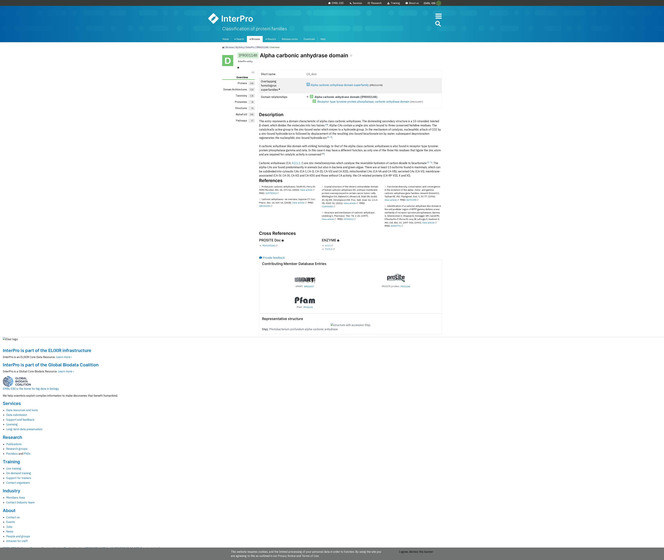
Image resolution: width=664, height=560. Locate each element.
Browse (254, 39)
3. (323, 186)
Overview (275, 47)
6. (385, 206)
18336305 (264, 206)
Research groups (16, 448)
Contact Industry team (20, 502)
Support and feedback (20, 419)
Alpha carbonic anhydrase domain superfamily (340, 85)
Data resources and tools (22, 410)
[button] (438, 24)
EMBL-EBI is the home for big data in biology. (31, 388)
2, (429, 162)
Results (270, 39)
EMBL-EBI (338, 3)
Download (309, 39)
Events (10, 522)
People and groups (18, 536)
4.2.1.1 (296, 163)
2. (260, 199)
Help (323, 39)
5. (385, 186)
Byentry (240, 47)
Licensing (12, 424)
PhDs (27, 453)
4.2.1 (327, 245)
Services (357, 3)
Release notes (290, 39)
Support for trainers (18, 478)
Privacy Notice (287, 556)
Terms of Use (310, 556)
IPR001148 (262, 47)
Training (395, 3)
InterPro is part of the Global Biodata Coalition (51, 364)
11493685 (327, 206)
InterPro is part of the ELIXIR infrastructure (47, 350)
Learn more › (64, 357)
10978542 (270, 193)
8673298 (411, 199)
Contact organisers (18, 482)
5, (329, 137)
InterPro (250, 47)
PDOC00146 (268, 245)
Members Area (15, 497)
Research (376, 3)
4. (323, 212)
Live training (13, 468)
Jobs (9, 527)
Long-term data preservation (24, 429)
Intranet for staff (17, 541)
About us (414, 3)
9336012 (348, 219)
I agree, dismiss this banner (416, 551)
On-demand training (18, 473)
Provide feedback (274, 257)
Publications (14, 444)
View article (306, 189)
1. (260, 186)
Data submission (16, 415)
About (9, 510)
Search (238, 39)
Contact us (13, 517)
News (9, 531)
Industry (11, 490)
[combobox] (422, 23)
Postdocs (12, 453)
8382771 (396, 225)
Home (225, 39)
